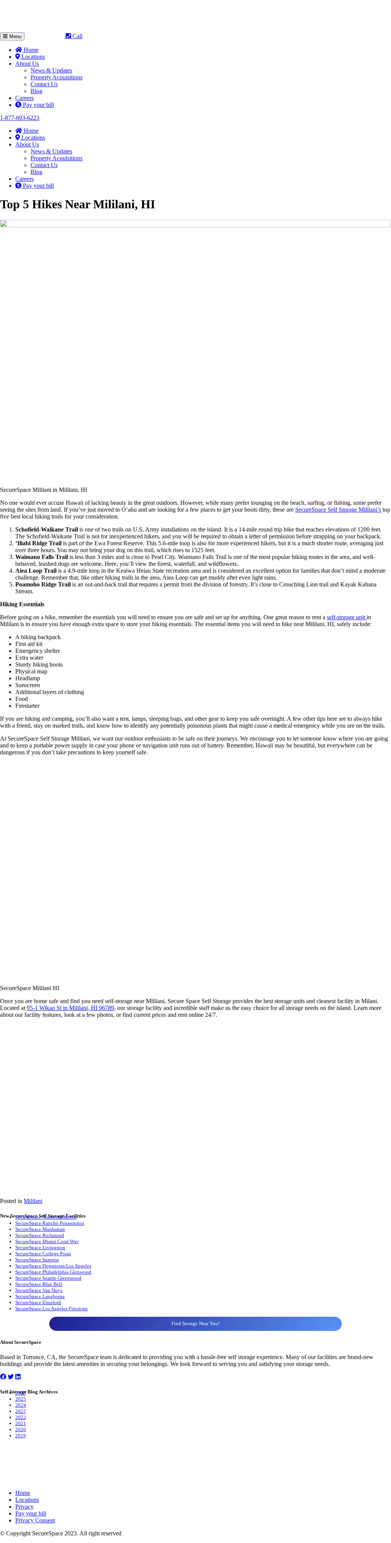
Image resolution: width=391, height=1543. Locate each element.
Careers (24, 98)
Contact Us (44, 84)
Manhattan (53, 1229)
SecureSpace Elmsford (38, 1302)
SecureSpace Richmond (39, 1235)
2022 (20, 1417)
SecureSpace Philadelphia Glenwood (53, 1272)
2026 (20, 1393)
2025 (20, 1399)
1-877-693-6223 (19, 117)
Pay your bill (37, 104)
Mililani (33, 1201)
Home (30, 50)
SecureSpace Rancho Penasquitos (49, 1223)
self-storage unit (347, 617)
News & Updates (51, 70)
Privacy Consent (35, 1520)
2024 (20, 1405)
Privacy (24, 1506)
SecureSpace (28, 1229)
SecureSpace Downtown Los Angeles (53, 1266)
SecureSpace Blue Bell (38, 1284)
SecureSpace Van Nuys (38, 1290)
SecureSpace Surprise (37, 1260)
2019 (20, 1435)
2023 (20, 1411)
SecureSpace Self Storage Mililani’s (338, 509)
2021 (20, 1423)
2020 (20, 1429)
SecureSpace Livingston (40, 1247)
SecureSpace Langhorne (40, 1296)
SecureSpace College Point (43, 1253)
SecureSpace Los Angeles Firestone (51, 1308)
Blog (36, 91)
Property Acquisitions (56, 77)
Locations (32, 56)
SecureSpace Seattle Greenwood (48, 1278)
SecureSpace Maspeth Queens (46, 1217)
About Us (27, 63)
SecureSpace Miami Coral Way (47, 1241)
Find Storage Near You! (195, 1323)
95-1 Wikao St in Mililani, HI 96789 (70, 1008)
